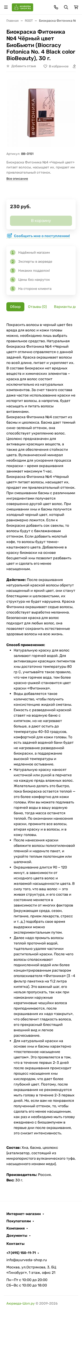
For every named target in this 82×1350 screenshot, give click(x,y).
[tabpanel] (41, 752)
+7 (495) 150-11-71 (21, 1253)
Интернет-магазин (23, 1214)
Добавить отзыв (23, 66)
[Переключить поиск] (66, 7)
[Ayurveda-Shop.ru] (22, 7)
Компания (15, 1228)
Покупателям (18, 1221)
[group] (41, 113)
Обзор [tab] (15, 306)
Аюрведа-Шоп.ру (20, 1303)
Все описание (17, 179)
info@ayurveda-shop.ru (26, 1260)
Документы (16, 1235)
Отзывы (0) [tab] (37, 306)
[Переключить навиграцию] (6, 7)
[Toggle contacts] (56, 7)
